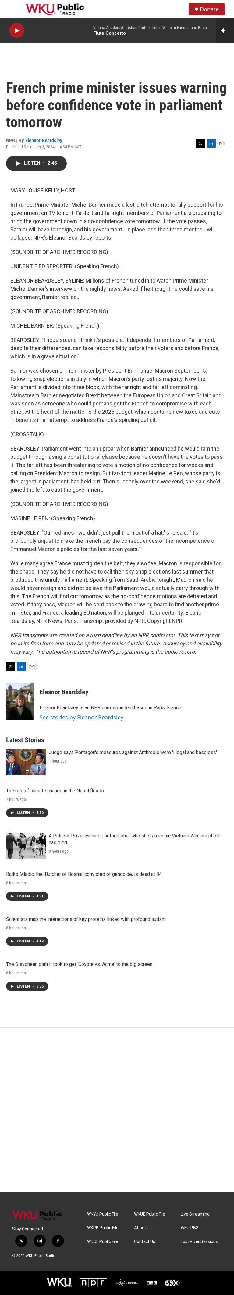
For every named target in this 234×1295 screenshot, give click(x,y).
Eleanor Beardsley (43, 140)
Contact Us (144, 1241)
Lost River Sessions (199, 1241)
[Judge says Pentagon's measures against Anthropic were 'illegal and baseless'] (26, 762)
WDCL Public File (102, 1241)
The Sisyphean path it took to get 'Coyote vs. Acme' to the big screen (79, 964)
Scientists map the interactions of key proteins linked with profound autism (86, 919)
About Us (143, 1228)
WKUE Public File (149, 1214)
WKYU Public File (102, 1214)
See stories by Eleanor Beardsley (81, 717)
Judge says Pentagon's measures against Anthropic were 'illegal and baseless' (133, 752)
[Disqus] (117, 1110)
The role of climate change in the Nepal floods (55, 791)
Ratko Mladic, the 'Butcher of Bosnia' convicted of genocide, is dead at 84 (84, 874)
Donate (209, 9)
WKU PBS (190, 1228)
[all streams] (225, 30)
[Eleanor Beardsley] (20, 701)
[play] (17, 30)
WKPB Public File (103, 1228)
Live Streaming (195, 1214)
